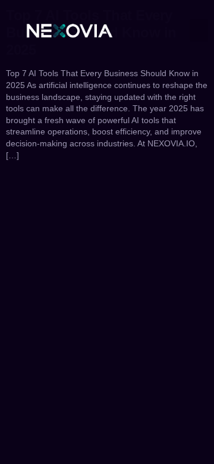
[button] (199, 30)
